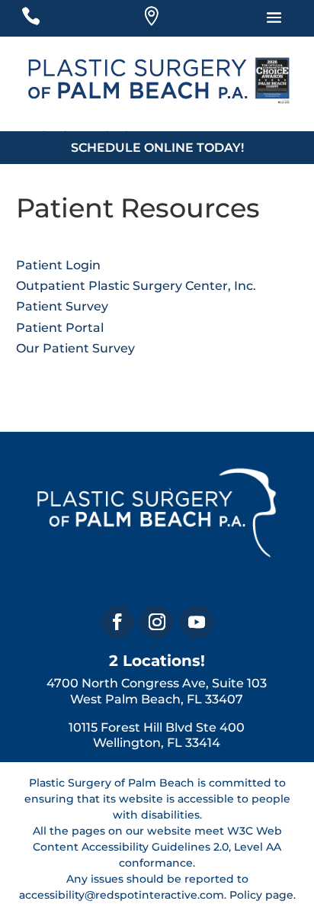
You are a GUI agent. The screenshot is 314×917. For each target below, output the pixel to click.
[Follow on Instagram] (157, 622)
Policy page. (262, 895)
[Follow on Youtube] (196, 622)
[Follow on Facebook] (117, 622)
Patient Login (58, 265)
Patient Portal (60, 327)
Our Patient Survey (75, 348)
